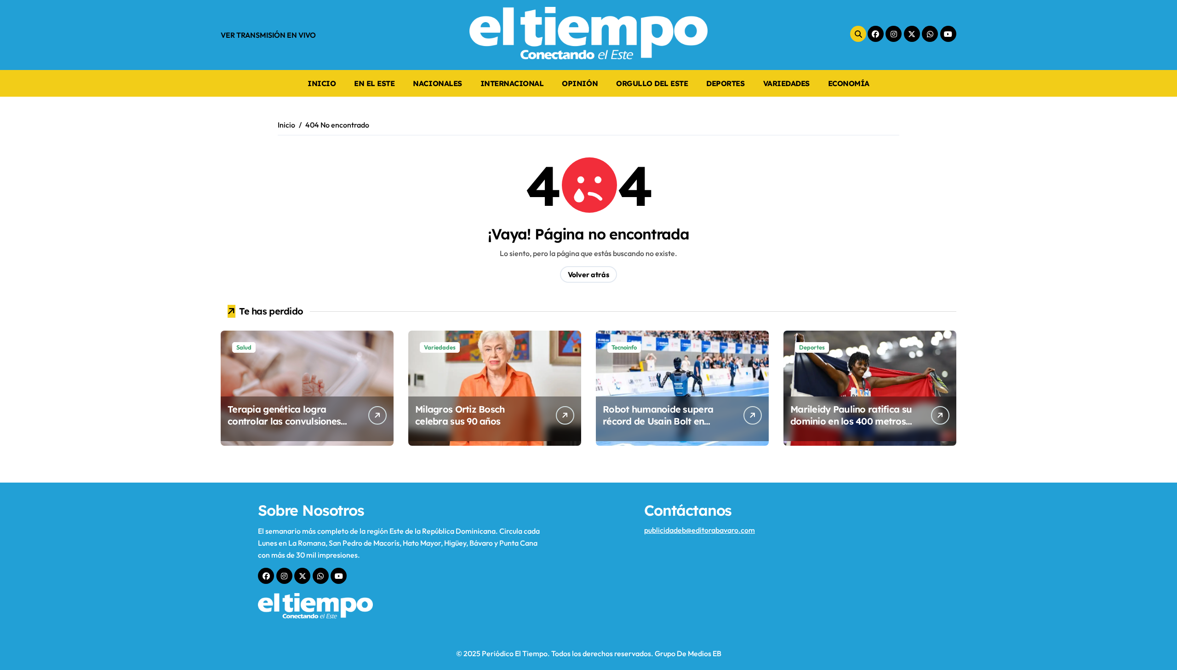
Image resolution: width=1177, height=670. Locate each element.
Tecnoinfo (624, 347)
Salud (243, 347)
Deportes (812, 347)
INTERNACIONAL (512, 83)
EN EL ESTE (374, 83)
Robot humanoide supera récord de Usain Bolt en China (658, 421)
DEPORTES (725, 83)
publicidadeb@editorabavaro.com (699, 530)
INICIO (322, 83)
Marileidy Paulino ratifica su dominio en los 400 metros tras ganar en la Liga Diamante (851, 427)
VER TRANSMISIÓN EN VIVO (268, 35)
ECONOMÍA (848, 83)
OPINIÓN (580, 83)
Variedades (440, 347)
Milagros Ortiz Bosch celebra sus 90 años (460, 415)
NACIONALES (437, 83)
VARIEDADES (786, 83)
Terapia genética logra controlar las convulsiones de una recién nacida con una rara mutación (284, 427)
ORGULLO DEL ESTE (652, 83)
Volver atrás (588, 274)
